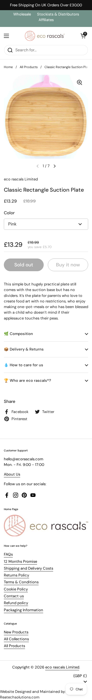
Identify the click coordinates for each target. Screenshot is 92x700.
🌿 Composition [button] (18, 333)
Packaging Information (23, 610)
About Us (12, 474)
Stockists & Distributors (58, 14)
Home (8, 67)
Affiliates (46, 19)
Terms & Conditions (21, 582)
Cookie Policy (16, 589)
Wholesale (22, 14)
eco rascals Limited (62, 667)
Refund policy (16, 602)
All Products (29, 67)
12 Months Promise (20, 561)
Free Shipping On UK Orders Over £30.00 (46, 5)
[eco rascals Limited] (45, 36)
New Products (16, 632)
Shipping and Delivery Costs (28, 568)
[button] (83, 36)
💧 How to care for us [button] (23, 365)
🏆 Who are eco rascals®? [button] (27, 380)
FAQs (8, 554)
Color (9, 213)
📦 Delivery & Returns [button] (24, 349)
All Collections (16, 639)
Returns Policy (16, 575)
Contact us (14, 596)
